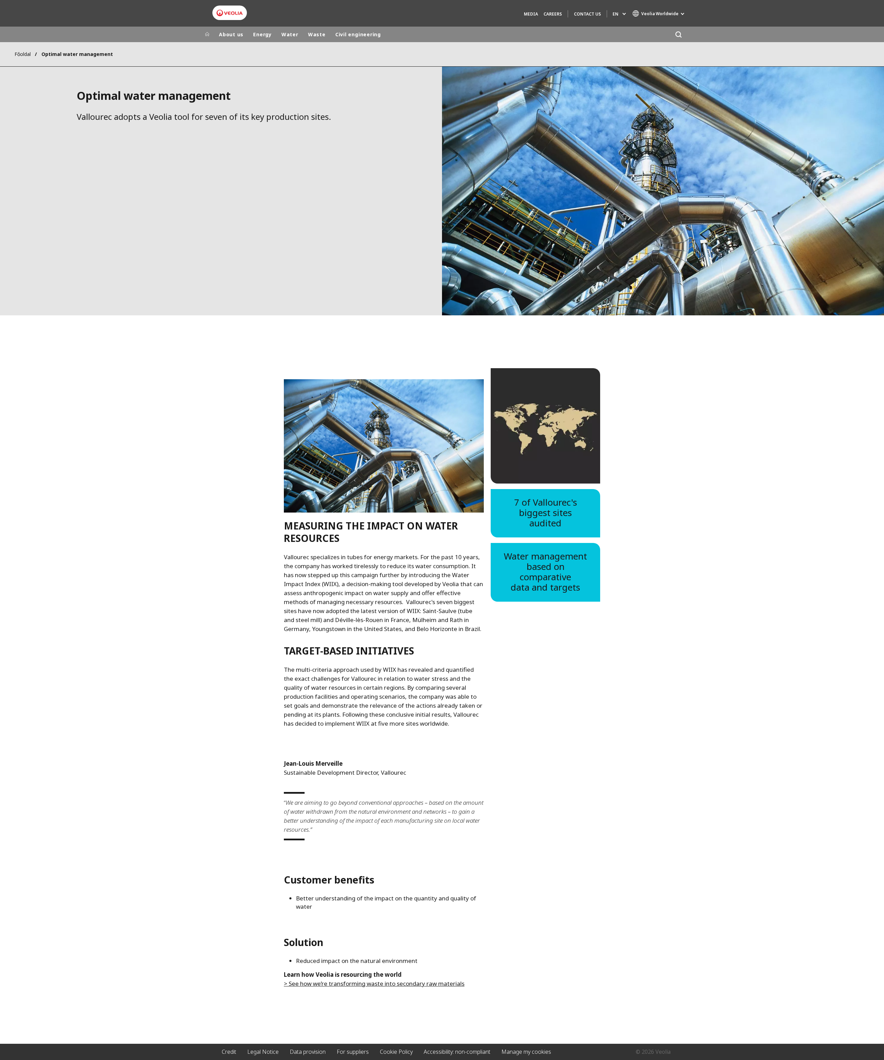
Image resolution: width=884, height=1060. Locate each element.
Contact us (587, 14)
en (615, 14)
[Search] (678, 34)
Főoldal (23, 54)
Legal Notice (263, 1052)
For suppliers (353, 1052)
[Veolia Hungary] (230, 13)
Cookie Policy (396, 1052)
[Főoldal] (207, 34)
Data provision (308, 1052)
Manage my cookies (526, 1052)
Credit (229, 1052)
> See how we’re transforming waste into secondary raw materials (374, 983)
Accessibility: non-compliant (457, 1052)
